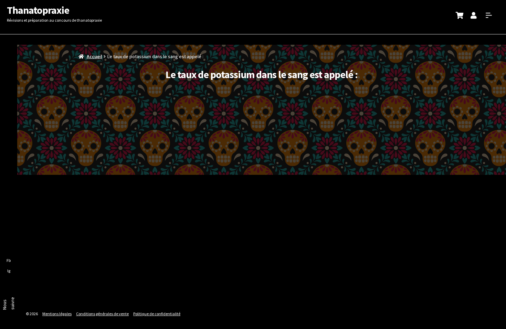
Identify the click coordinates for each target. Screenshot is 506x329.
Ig (8, 270)
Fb (9, 260)
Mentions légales (57, 313)
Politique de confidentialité (156, 313)
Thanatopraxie (38, 10)
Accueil (94, 56)
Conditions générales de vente (102, 313)
